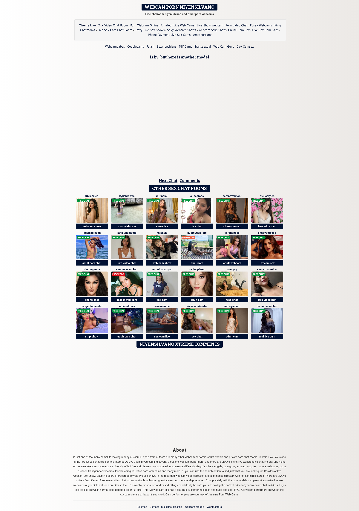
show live (162, 226)
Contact (154, 507)
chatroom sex (232, 226)
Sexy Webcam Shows (181, 30)
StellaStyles (267, 196)
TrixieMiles (91, 196)
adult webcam (232, 263)
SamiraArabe (162, 306)
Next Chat (168, 180)
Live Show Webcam (210, 25)
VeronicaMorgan (162, 269)
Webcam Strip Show (212, 30)
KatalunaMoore (126, 232)
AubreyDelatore (197, 232)
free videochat (267, 300)
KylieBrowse (127, 196)
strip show (92, 336)
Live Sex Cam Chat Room (115, 30)
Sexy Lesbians (167, 46)
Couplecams (135, 46)
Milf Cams (185, 46)
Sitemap (142, 507)
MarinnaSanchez (267, 306)
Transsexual (203, 46)
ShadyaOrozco (267, 232)
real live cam (267, 336)
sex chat (197, 336)
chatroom (197, 263)
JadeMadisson (92, 232)
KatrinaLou (162, 196)
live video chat (127, 263)
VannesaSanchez (127, 269)
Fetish (150, 46)
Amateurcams (202, 35)
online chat (92, 300)
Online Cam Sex (239, 30)
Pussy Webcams (261, 25)
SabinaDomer (127, 306)
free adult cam (267, 226)
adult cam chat (91, 263)
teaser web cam (127, 300)
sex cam (162, 300)
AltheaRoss (197, 196)
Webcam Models (194, 507)
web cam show (162, 263)
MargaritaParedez (92, 306)
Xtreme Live (87, 25)
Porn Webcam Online (144, 25)
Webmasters (214, 507)
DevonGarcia (92, 269)
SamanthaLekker (267, 269)
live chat (197, 226)
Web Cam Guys (223, 46)
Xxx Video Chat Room (113, 25)
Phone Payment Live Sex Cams (169, 35)
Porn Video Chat (237, 25)
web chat (232, 300)
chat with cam (127, 226)
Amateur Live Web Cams (177, 25)
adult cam (197, 300)
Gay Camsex (245, 46)
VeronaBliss (232, 232)
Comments (190, 180)
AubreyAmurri (232, 306)
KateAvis (162, 232)
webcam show (92, 226)
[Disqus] (179, 396)
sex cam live (162, 336)
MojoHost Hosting (171, 507)
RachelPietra (197, 269)
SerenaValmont (232, 196)
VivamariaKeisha (197, 306)
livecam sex (267, 263)
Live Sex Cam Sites (265, 30)
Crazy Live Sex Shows (150, 30)
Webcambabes (115, 46)
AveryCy (232, 269)
